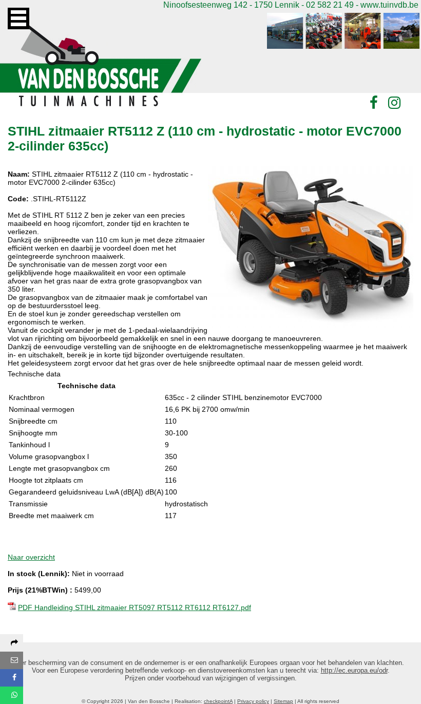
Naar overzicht (31, 557)
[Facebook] (374, 103)
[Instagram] (394, 103)
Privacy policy (253, 701)
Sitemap (283, 701)
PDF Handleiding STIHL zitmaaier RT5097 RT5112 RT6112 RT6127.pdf (134, 607)
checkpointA (218, 701)
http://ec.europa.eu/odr (354, 670)
